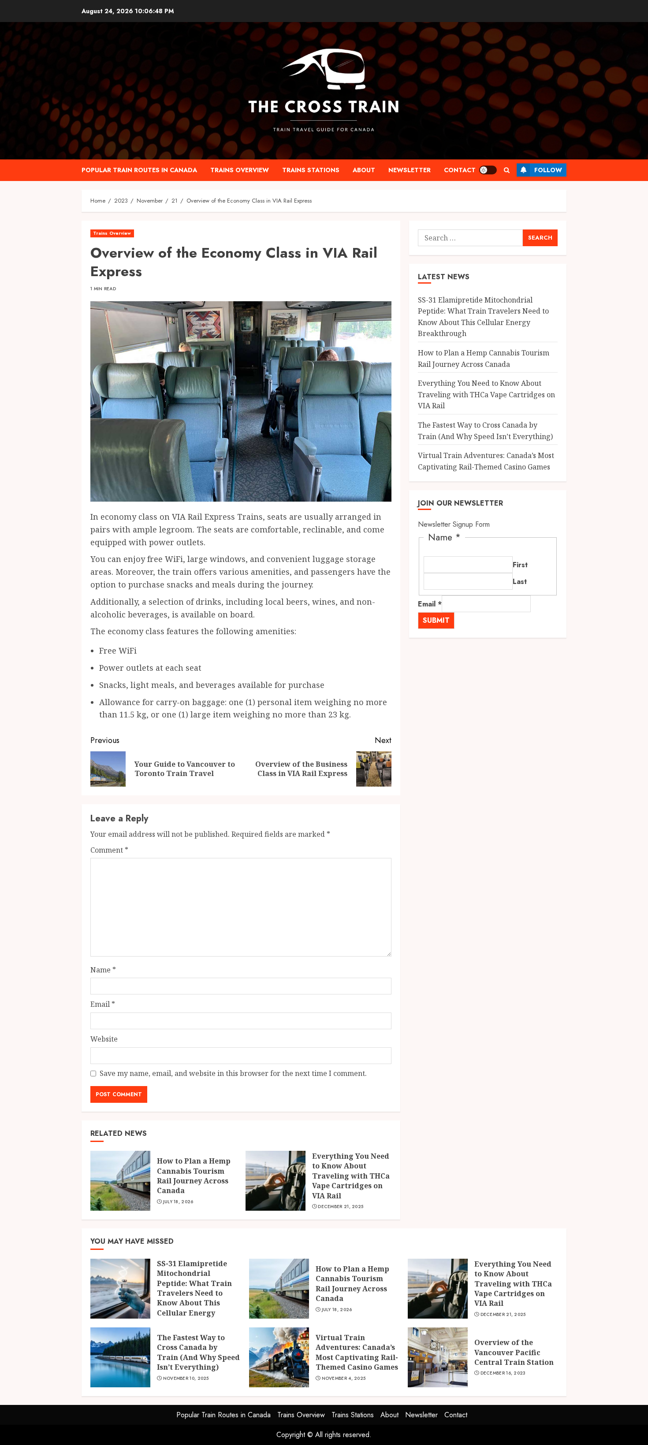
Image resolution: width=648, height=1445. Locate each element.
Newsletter (409, 170)
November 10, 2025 (186, 1378)
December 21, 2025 (340, 1207)
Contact (460, 170)
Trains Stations (310, 170)
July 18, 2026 (178, 1202)
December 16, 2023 (503, 1373)
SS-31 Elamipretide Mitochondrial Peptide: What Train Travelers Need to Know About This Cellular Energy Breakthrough (483, 317)
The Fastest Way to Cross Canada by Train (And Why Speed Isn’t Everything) (198, 1352)
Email (102, 1004)
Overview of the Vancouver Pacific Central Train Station (514, 1352)
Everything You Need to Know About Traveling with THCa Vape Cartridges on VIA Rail (351, 1176)
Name (103, 970)
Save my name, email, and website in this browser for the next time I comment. (233, 1073)
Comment (109, 850)
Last (520, 582)
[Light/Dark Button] (488, 170)
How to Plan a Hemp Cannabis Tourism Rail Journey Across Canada (194, 1175)
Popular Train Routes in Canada (139, 170)
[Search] (506, 170)
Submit (436, 620)
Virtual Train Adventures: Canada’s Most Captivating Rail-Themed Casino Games (357, 1352)
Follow (548, 170)
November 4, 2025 (344, 1378)
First (520, 565)
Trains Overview (239, 170)
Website (104, 1039)
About (364, 170)
